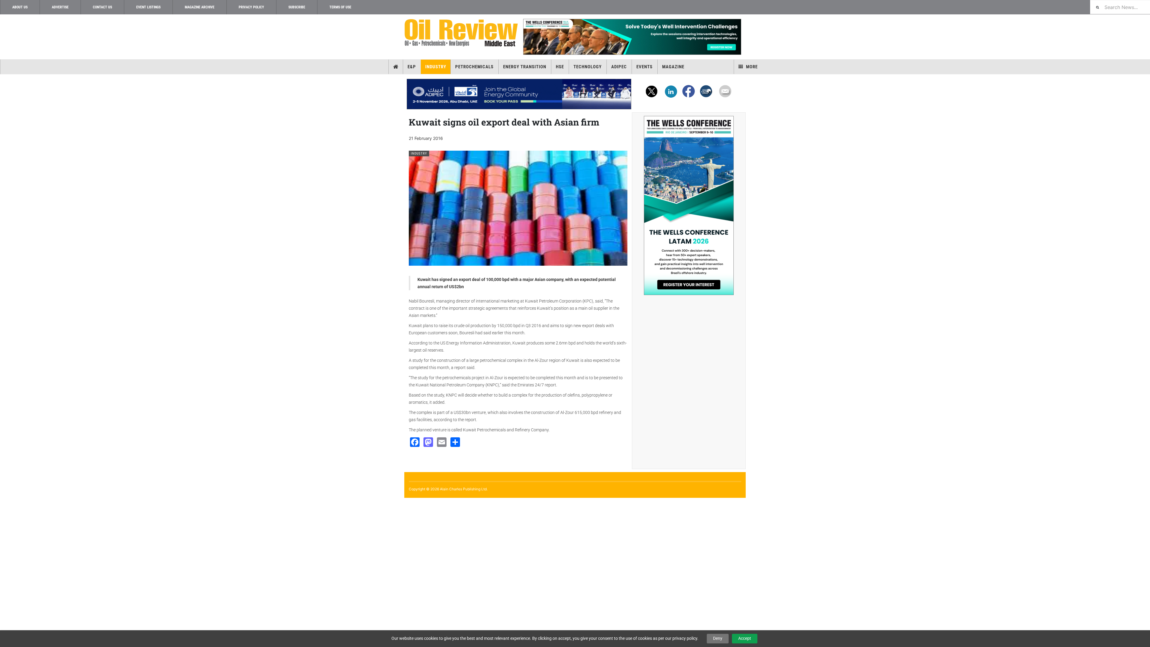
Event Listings (148, 7)
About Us (20, 7)
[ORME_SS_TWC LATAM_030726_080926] (688, 205)
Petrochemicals (474, 66)
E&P (412, 66)
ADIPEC (619, 66)
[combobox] (1120, 7)
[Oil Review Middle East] (461, 33)
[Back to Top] (4, 503)
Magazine (673, 66)
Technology (588, 66)
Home (396, 67)
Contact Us (102, 7)
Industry (435, 66)
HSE (560, 66)
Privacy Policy (251, 7)
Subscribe (296, 7)
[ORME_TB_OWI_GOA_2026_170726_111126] (632, 37)
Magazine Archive (199, 7)
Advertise (60, 7)
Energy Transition (524, 66)
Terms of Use (340, 7)
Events (644, 66)
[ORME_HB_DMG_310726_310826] (519, 94)
